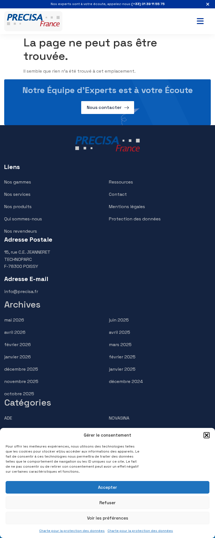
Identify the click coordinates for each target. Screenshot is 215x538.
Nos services (17, 194)
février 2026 (17, 344)
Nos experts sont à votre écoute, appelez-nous (108, 4)
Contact (118, 194)
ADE (8, 418)
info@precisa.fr (21, 291)
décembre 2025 (21, 369)
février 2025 (122, 357)
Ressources (121, 182)
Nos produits (18, 207)
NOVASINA (119, 418)
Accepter (107, 487)
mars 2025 (120, 344)
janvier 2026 (17, 357)
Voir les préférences (107, 518)
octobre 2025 (19, 394)
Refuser (107, 502)
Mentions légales (127, 207)
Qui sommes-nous (23, 219)
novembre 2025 (21, 381)
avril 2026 (14, 332)
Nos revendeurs (20, 231)
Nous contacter (104, 107)
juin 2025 (119, 320)
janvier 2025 (122, 369)
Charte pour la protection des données (72, 531)
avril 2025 (119, 332)
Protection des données (135, 219)
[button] (206, 435)
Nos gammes (17, 182)
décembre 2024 (126, 381)
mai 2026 (14, 320)
